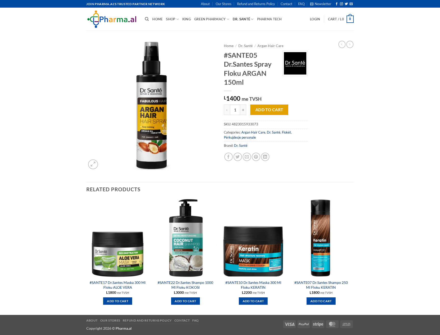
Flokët (286, 132)
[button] (320, 4)
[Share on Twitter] (237, 157)
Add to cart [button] (117, 301)
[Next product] (342, 44)
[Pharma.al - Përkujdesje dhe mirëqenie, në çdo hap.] (111, 19)
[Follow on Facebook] (336, 4)
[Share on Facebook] (228, 157)
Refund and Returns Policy (256, 4)
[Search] (147, 19)
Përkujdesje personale (240, 137)
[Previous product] (349, 44)
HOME (157, 19)
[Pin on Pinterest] (256, 157)
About (205, 4)
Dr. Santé (241, 19)
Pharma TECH (269, 19)
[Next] (352, 256)
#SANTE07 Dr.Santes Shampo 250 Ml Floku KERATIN (321, 284)
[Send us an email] (351, 4)
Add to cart (269, 109)
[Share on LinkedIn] (265, 157)
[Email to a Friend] (247, 157)
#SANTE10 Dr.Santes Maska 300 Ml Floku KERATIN (253, 284)
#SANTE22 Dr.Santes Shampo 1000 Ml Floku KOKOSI (185, 284)
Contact (286, 4)
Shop (170, 19)
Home (228, 46)
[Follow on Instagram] (341, 4)
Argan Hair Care (270, 46)
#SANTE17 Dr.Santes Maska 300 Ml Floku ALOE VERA (118, 284)
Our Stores (223, 4)
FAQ (301, 4)
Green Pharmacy (210, 19)
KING (186, 19)
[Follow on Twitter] (346, 4)
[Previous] (86, 256)
